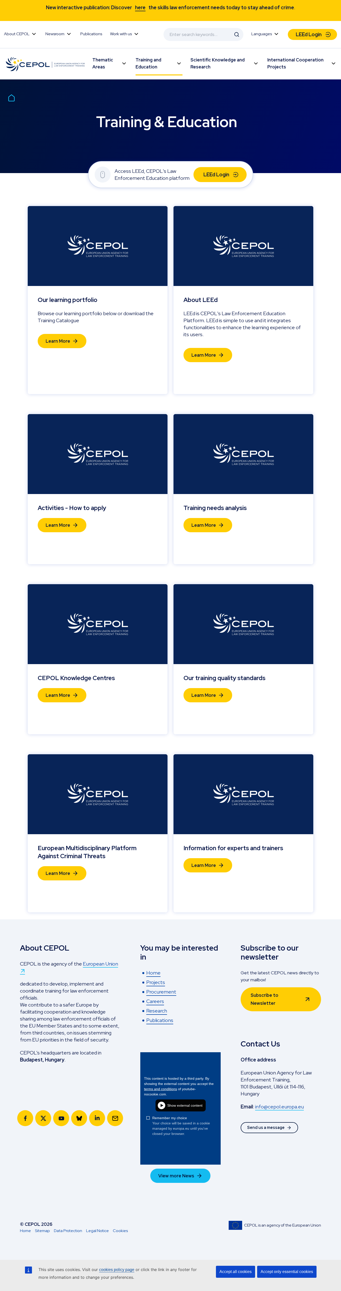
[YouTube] (61, 1118)
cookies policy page (116, 1270)
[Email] (115, 1118)
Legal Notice (97, 1230)
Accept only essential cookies (287, 1272)
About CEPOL (16, 33)
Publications (91, 33)
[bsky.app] (79, 1118)
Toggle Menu (33, 34)
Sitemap (42, 1230)
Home (25, 1230)
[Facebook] (25, 1118)
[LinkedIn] (97, 1118)
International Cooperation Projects (295, 63)
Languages (261, 33)
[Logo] (46, 64)
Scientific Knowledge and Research (217, 63)
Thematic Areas (102, 63)
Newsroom (54, 33)
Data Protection (68, 1230)
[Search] (236, 34)
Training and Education (148, 63)
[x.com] (43, 1118)
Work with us (121, 33)
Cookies (120, 1230)
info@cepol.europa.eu (279, 1106)
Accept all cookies (235, 1272)
